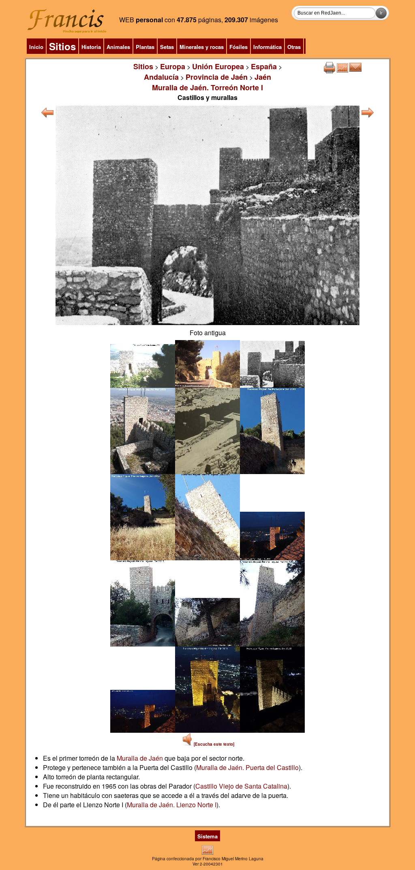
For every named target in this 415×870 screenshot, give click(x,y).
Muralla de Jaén (140, 758)
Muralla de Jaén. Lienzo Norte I (171, 804)
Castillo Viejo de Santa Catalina (241, 786)
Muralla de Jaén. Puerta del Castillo (247, 767)
